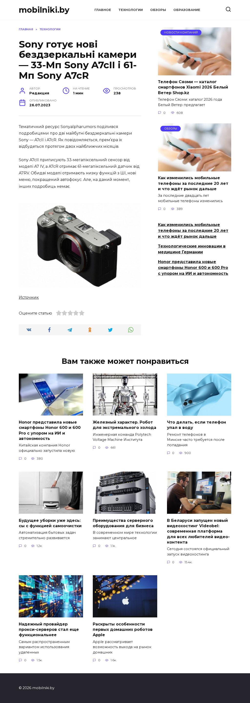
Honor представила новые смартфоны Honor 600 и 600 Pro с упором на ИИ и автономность (193, 267)
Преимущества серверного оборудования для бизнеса (123, 523)
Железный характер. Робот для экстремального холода (124, 425)
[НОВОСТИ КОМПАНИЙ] (194, 72)
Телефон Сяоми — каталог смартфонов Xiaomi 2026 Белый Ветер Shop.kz (193, 87)
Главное (102, 10)
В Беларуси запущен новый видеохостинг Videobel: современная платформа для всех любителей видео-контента (198, 531)
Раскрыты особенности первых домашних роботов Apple (123, 629)
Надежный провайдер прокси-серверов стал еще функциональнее (49, 629)
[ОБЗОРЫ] (194, 168)
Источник (29, 297)
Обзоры (158, 10)
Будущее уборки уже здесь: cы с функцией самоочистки (50, 523)
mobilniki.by (44, 10)
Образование (186, 10)
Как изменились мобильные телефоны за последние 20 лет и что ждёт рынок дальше (193, 183)
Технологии (130, 10)
